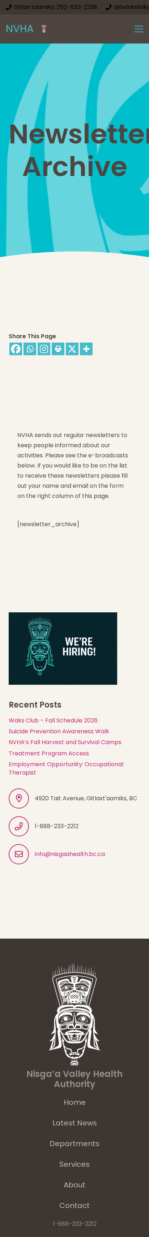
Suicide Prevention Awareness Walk (59, 731)
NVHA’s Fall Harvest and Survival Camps (65, 742)
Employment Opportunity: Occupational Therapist (66, 768)
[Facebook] (15, 349)
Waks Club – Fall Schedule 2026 (53, 720)
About (74, 1185)
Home (75, 1102)
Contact (74, 1205)
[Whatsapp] (30, 349)
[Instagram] (44, 349)
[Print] (58, 349)
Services (74, 1164)
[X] (72, 349)
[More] (86, 349)
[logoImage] (44, 29)
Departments (74, 1144)
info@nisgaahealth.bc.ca (70, 854)
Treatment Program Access (49, 753)
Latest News (74, 1123)
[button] (139, 29)
